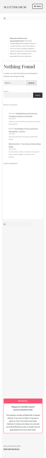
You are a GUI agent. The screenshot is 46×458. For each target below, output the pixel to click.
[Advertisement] (23, 188)
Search (6, 91)
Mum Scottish (14, 144)
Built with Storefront (11, 449)
